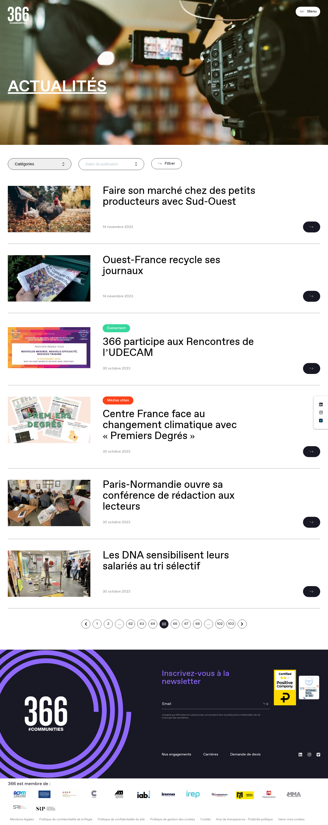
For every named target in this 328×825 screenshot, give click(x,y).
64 (153, 624)
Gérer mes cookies (291, 819)
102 (220, 624)
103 (231, 624)
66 (175, 624)
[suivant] (242, 624)
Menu (311, 11)
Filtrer (169, 163)
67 (186, 624)
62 (131, 624)
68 (197, 624)
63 (142, 624)
